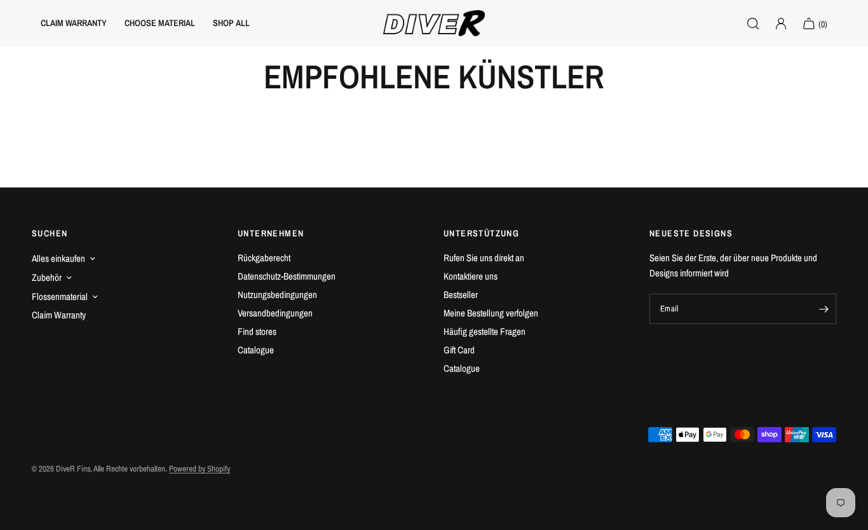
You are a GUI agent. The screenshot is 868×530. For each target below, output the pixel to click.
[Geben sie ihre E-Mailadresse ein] (823, 309)
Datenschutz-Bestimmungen (287, 276)
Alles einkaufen (58, 258)
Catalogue (256, 350)
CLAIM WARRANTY (74, 23)
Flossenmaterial (60, 296)
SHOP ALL (231, 23)
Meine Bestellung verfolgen (491, 313)
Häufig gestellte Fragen (485, 331)
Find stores (257, 331)
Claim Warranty (59, 315)
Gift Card (459, 350)
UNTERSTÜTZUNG (481, 233)
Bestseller (461, 294)
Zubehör (47, 277)
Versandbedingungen (275, 313)
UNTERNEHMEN (271, 233)
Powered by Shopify (199, 468)
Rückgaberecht (264, 257)
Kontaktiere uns (471, 276)
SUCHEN (49, 233)
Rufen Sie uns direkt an (484, 257)
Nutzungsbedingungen (277, 294)
